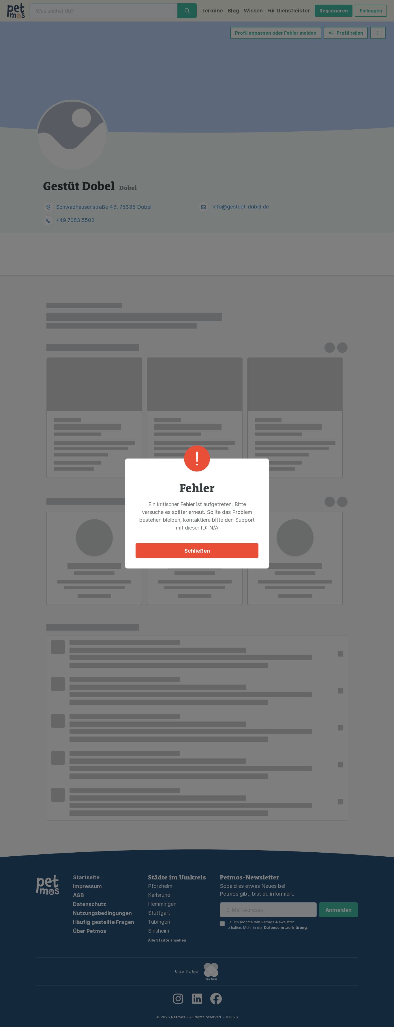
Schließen (197, 551)
